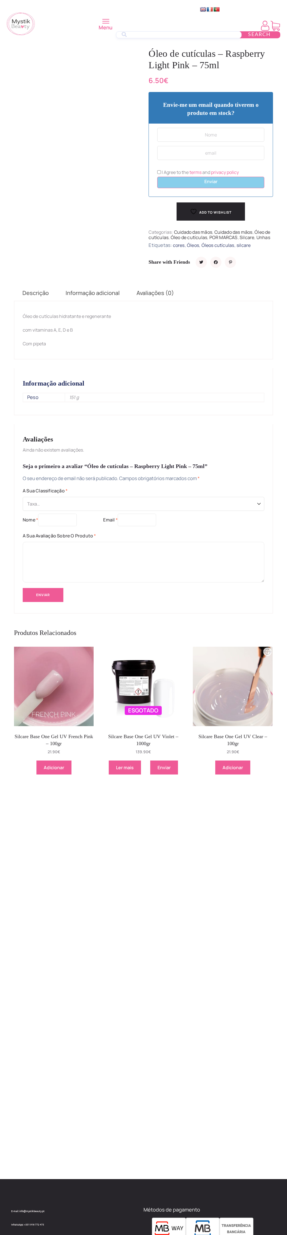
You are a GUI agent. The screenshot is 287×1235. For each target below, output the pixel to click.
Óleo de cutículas (189, 237)
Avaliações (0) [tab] (155, 293)
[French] (210, 9)
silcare (244, 245)
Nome (30, 520)
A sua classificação (45, 491)
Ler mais (125, 767)
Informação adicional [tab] (93, 293)
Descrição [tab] (35, 293)
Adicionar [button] (54, 767)
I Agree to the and (200, 172)
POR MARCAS (223, 237)
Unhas (263, 237)
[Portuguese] (217, 9)
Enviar (210, 181)
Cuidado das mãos (193, 232)
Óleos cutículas (218, 245)
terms (195, 172)
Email (110, 520)
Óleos (193, 245)
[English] (203, 9)
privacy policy (225, 172)
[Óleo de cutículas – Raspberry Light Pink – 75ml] (201, 262)
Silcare (247, 237)
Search (259, 34)
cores (179, 245)
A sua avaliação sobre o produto (59, 536)
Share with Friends (169, 262)
